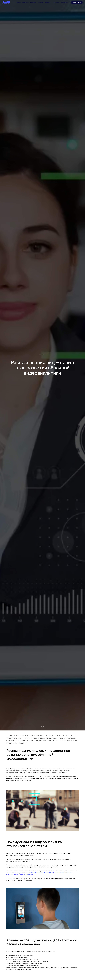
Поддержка (33, 2)
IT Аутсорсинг (56, 2)
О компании (48, 2)
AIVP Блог (42, 353)
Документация (64, 2)
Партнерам (40, 2)
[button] (77, 2)
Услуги (18, 2)
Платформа (25, 2)
